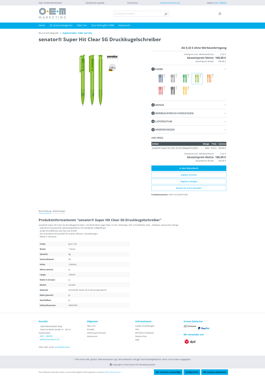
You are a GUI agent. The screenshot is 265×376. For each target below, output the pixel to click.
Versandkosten (125, 359)
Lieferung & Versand (96, 332)
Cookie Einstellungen (145, 326)
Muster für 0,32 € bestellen (189, 188)
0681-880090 (220, 3)
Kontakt (90, 329)
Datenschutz (141, 336)
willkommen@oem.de (170, 3)
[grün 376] (197, 78)
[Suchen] (166, 13)
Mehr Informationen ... (113, 372)
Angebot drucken (189, 174)
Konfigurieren (191, 372)
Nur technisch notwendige (168, 372)
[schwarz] (172, 90)
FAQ (137, 329)
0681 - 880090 (46, 336)
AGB (137, 339)
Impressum (92, 336)
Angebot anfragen (188, 181)
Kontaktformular (62, 347)
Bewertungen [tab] (59, 211)
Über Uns (91, 326)
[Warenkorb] (224, 12)
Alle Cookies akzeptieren (214, 372)
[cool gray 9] (172, 78)
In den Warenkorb (188, 168)
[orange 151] (209, 78)
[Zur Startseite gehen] (52, 13)
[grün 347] (185, 78)
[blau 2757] (160, 78)
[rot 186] (160, 90)
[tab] (45, 211)
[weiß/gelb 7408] (185, 90)
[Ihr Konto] (220, 13)
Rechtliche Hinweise (144, 332)
